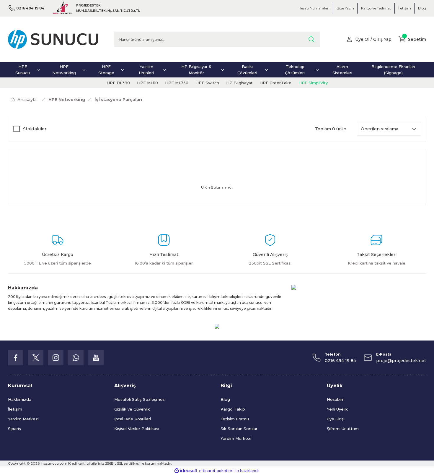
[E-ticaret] (216, 471)
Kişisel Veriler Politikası (136, 428)
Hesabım (336, 399)
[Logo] (53, 39)
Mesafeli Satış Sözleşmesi (140, 399)
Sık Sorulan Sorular (239, 428)
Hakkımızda (19, 399)
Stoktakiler (34, 129)
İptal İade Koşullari (132, 418)
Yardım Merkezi (23, 418)
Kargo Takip (233, 409)
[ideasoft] (186, 471)
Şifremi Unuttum (343, 428)
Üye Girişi (336, 418)
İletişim (15, 409)
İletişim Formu (235, 418)
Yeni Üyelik (337, 409)
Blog (225, 399)
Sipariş (14, 428)
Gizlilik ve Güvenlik (132, 409)
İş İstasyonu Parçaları (118, 99)
